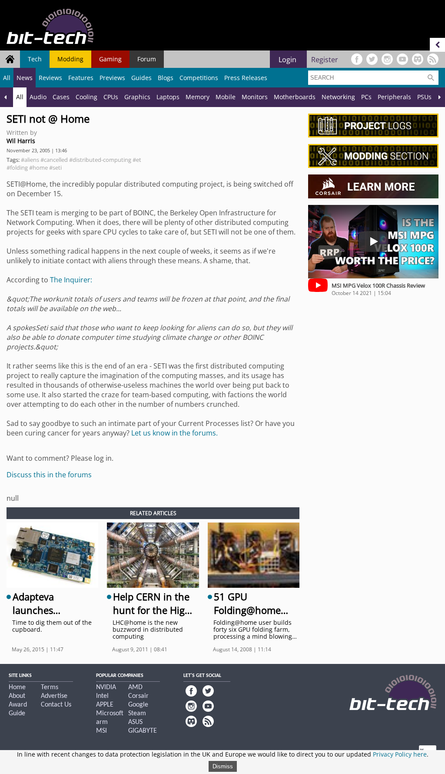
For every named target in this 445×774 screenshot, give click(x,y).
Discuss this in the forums (49, 474)
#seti (55, 167)
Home (17, 687)
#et (137, 160)
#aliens (30, 160)
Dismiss (223, 766)
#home (38, 167)
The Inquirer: (71, 280)
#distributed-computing (100, 160)
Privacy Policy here (400, 754)
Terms (49, 687)
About (17, 696)
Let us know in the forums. (174, 433)
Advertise (54, 696)
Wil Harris (21, 141)
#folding (17, 167)
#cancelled (54, 160)
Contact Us (56, 704)
